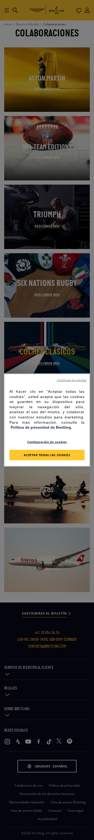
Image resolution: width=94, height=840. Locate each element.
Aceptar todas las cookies (47, 455)
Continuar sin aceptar (71, 380)
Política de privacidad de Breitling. (41, 427)
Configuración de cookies (47, 442)
